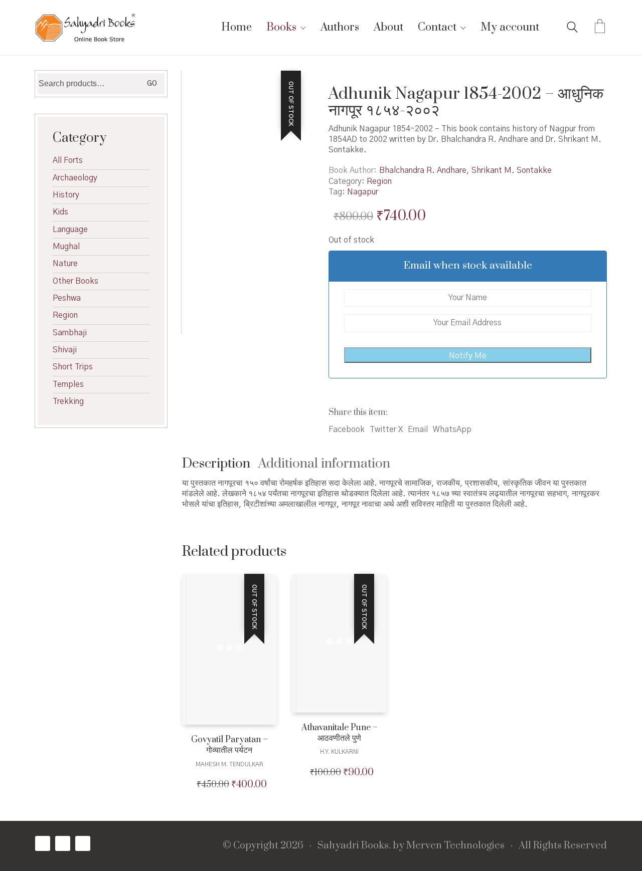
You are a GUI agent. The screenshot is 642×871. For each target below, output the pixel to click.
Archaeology (75, 178)
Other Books (75, 281)
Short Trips (73, 367)
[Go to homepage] (85, 28)
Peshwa (67, 298)
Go (152, 83)
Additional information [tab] (324, 464)
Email (418, 429)
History (66, 195)
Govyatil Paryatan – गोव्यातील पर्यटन (229, 745)
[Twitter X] (62, 843)
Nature (65, 264)
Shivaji (65, 350)
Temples (68, 384)
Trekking (68, 401)
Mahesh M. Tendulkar (229, 764)
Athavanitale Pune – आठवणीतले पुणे (339, 733)
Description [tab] (216, 464)
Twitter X (386, 429)
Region (379, 181)
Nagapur (362, 192)
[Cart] (600, 28)
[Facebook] (42, 843)
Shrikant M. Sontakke (511, 170)
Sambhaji (70, 333)
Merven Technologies (455, 846)
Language (70, 230)
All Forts (68, 160)
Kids (60, 212)
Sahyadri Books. (354, 846)
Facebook (347, 429)
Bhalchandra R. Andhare (422, 170)
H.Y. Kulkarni (339, 752)
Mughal (66, 247)
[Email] (82, 843)
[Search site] (572, 29)
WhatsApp (452, 429)
